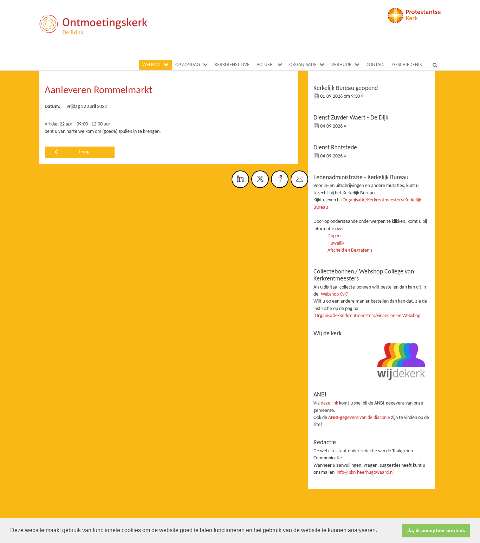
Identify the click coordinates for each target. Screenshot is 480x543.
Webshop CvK (334, 294)
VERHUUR (341, 64)
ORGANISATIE (303, 64)
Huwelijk (335, 243)
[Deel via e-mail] (299, 179)
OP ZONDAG (187, 64)
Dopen (333, 236)
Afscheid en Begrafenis (349, 250)
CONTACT (376, 64)
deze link (329, 403)
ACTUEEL (265, 64)
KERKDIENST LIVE (232, 64)
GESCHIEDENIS (407, 64)
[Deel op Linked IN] (240, 179)
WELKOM (151, 64)
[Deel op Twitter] (260, 179)
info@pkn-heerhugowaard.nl (365, 472)
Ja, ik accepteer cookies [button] (436, 530)
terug (84, 152)
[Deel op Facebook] (279, 179)
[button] (379, 531)
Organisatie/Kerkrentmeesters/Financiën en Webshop (367, 315)
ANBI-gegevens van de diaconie (359, 417)
